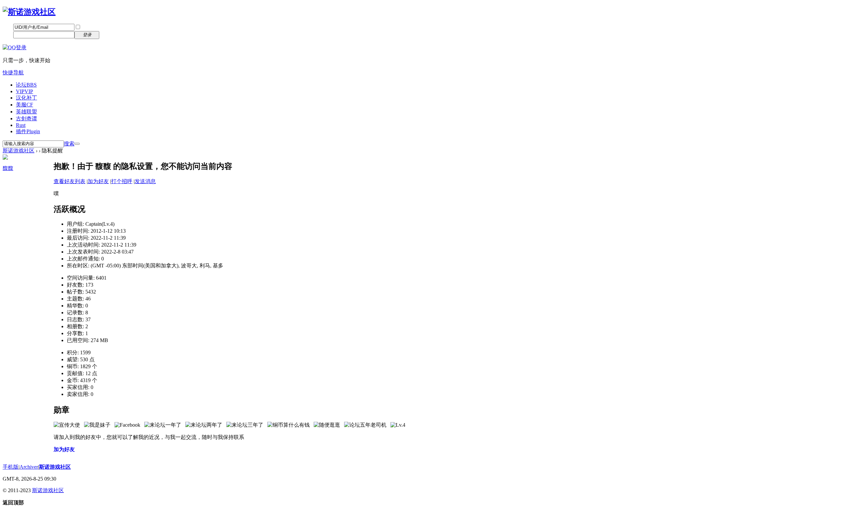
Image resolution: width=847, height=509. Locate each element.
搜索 (69, 143)
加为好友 (98, 181)
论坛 (26, 85)
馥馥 (8, 168)
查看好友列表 (69, 181)
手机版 (11, 467)
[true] (77, 144)
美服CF (24, 104)
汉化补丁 (26, 97)
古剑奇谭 (26, 118)
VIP (24, 91)
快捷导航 (13, 72)
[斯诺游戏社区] (29, 12)
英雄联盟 (26, 111)
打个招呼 (121, 181)
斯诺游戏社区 (18, 150)
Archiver (29, 467)
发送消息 (145, 181)
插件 (28, 131)
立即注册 (114, 34)
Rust (20, 125)
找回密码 (114, 27)
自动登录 (91, 27)
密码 (8, 34)
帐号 (8, 27)
